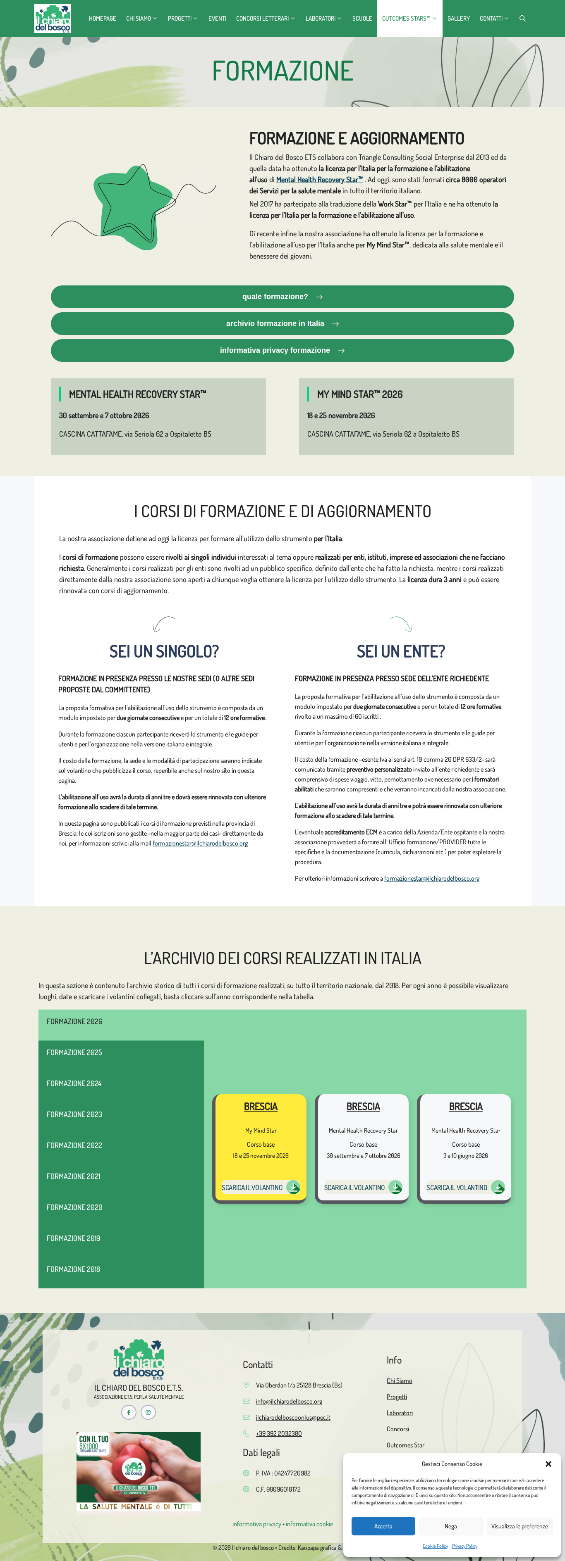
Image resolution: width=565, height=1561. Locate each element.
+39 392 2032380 (279, 1433)
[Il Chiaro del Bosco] (52, 18)
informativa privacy (256, 1524)
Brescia (261, 1106)
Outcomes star (405, 1445)
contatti (491, 18)
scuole (362, 18)
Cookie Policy (435, 1546)
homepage (102, 18)
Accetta (383, 1526)
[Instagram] (148, 1412)
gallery (459, 18)
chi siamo (138, 18)
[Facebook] (128, 1412)
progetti (180, 18)
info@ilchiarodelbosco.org (289, 1401)
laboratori (320, 18)
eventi (217, 18)
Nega (451, 1526)
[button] (548, 1464)
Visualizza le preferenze (519, 1526)
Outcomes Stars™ (406, 18)
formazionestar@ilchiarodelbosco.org (200, 843)
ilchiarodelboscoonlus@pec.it (293, 1417)
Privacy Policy (464, 1546)
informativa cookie (309, 1524)
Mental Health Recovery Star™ (319, 179)
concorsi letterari (262, 18)
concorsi (398, 1429)
